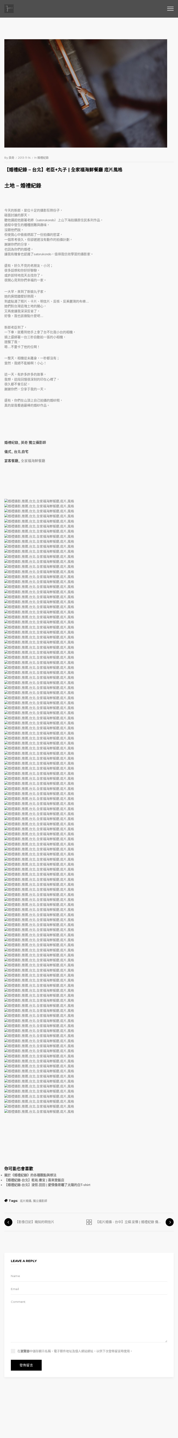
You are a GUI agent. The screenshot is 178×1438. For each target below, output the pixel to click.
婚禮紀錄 (43, 157)
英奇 (11, 157)
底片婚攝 (25, 1200)
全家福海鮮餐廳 (33, 461)
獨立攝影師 (40, 1200)
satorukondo (45, 220)
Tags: (13, 1201)
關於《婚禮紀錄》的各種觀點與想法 (30, 1175)
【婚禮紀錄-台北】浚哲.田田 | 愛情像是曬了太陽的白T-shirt (47, 1185)
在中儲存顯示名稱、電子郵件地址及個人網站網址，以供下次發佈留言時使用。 (75, 1351)
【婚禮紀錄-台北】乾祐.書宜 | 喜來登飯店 (34, 1180)
